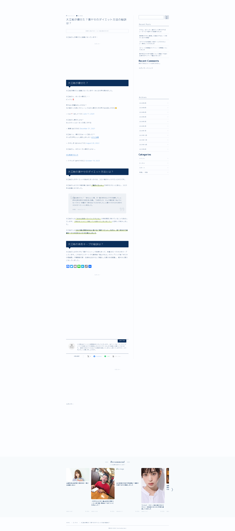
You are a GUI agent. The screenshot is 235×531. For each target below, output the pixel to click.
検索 (166, 17)
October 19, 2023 (93, 161)
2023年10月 (143, 144)
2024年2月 (142, 126)
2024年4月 (142, 117)
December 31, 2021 (87, 129)
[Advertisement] (97, 59)
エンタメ (80, 16)
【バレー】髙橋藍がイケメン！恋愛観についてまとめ (153, 49)
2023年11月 (143, 140)
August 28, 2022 (92, 143)
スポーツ (142, 168)
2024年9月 (142, 103)
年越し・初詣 (143, 172)
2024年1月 (142, 131)
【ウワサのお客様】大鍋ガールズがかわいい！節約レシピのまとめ (152, 42)
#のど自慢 (95, 137)
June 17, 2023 (88, 114)
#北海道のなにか (72, 155)
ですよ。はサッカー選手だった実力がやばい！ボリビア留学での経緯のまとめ (152, 30)
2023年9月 (142, 149)
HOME (68, 522)
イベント (142, 158)
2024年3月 (142, 121)
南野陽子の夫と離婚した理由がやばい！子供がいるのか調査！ (153, 36)
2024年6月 (142, 112)
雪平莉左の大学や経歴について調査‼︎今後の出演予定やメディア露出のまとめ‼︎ (153, 54)
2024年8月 (142, 108)
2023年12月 (143, 135)
